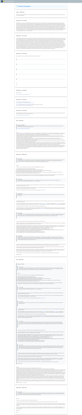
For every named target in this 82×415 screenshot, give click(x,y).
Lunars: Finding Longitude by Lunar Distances (22, 115)
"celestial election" (44, 203)
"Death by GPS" (43, 208)
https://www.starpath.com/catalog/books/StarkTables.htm (24, 105)
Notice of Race (57, 203)
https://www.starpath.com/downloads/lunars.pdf (23, 94)
